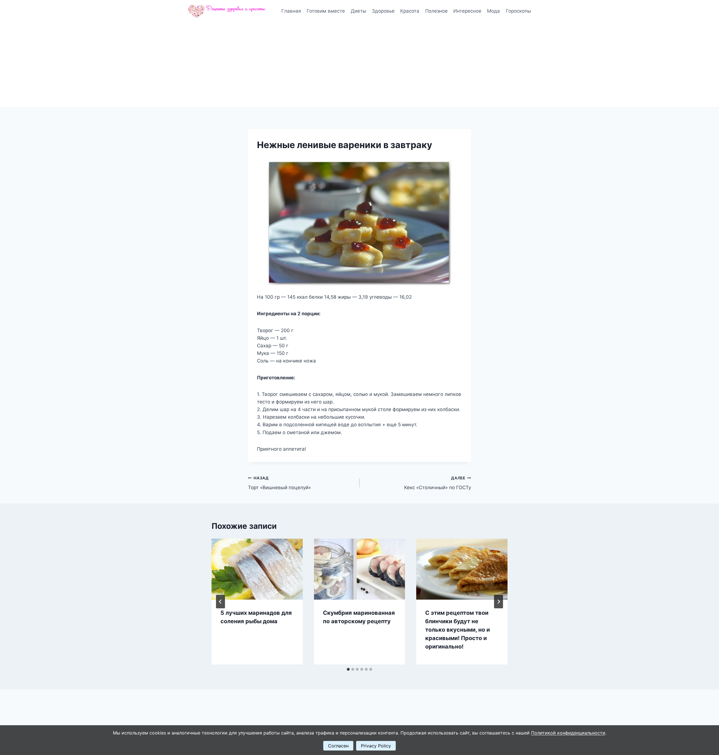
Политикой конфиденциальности (568, 733)
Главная (291, 11)
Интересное (467, 11)
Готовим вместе (326, 11)
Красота (409, 11)
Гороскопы (518, 11)
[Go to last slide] (220, 601)
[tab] (348, 669)
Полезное (436, 11)
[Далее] (498, 601)
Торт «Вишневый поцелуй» (279, 483)
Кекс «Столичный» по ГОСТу (437, 483)
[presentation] (257, 569)
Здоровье (383, 11)
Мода (493, 11)
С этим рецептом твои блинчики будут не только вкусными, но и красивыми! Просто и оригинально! (457, 629)
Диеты (358, 11)
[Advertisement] (359, 64)
